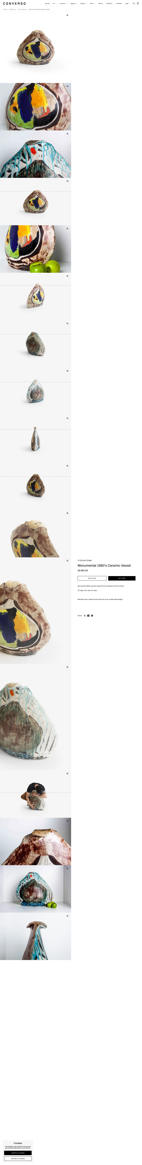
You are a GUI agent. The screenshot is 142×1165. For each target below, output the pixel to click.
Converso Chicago (86, 560)
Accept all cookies (17, 1153)
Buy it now (121, 578)
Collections (12, 9)
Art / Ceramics (22, 9)
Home (5, 9)
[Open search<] (134, 3)
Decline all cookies (18, 1158)
